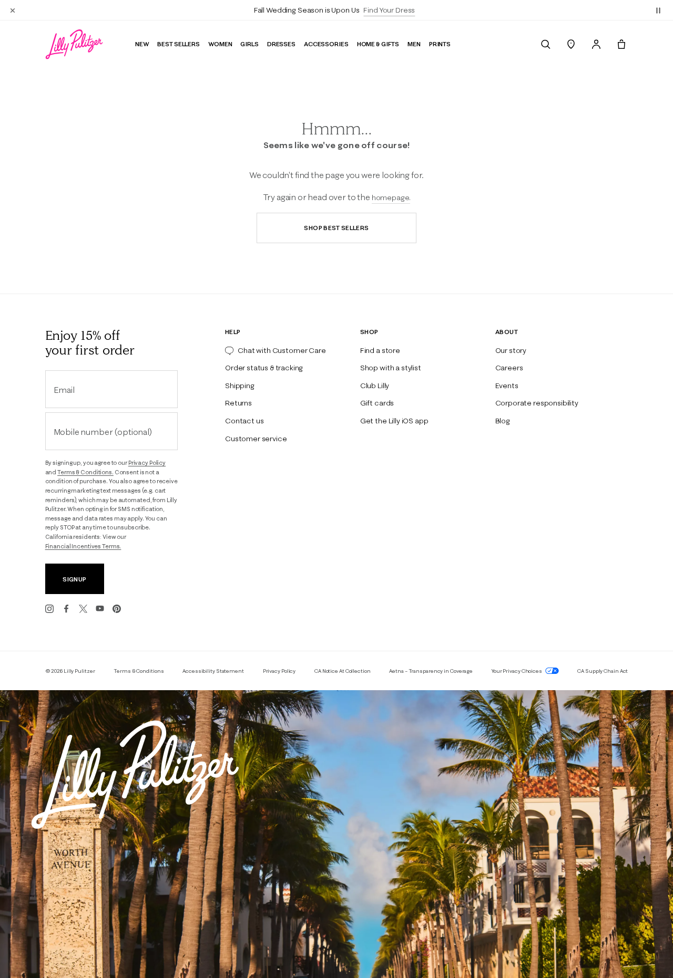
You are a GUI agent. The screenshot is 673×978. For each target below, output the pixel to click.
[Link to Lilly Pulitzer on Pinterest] (116, 608)
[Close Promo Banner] (12, 10)
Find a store (380, 350)
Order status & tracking (264, 367)
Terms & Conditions (139, 671)
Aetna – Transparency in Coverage (431, 671)
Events (506, 385)
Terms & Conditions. (85, 472)
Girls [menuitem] (249, 44)
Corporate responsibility (536, 403)
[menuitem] (545, 44)
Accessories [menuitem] (326, 44)
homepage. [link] (391, 197)
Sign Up (74, 579)
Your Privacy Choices (517, 671)
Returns (238, 403)
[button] (658, 10)
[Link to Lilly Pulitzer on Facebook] (66, 608)
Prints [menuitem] (440, 44)
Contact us (244, 420)
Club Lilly (374, 385)
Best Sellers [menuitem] (178, 44)
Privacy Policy (147, 462)
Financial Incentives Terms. (83, 546)
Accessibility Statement (213, 671)
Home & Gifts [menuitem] (378, 44)
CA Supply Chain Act (602, 671)
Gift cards (377, 403)
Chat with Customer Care (282, 350)
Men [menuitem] (414, 44)
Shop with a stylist (390, 367)
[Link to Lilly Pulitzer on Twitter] (83, 608)
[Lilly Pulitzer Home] (74, 44)
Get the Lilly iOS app (394, 420)
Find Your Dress (389, 10)
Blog (502, 420)
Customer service (256, 438)
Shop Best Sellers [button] (336, 228)
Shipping (239, 385)
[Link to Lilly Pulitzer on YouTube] (99, 608)
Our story (511, 350)
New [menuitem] (142, 44)
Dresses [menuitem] (281, 44)
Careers (509, 367)
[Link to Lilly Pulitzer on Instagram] (49, 608)
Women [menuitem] (220, 44)
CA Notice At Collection (342, 671)
